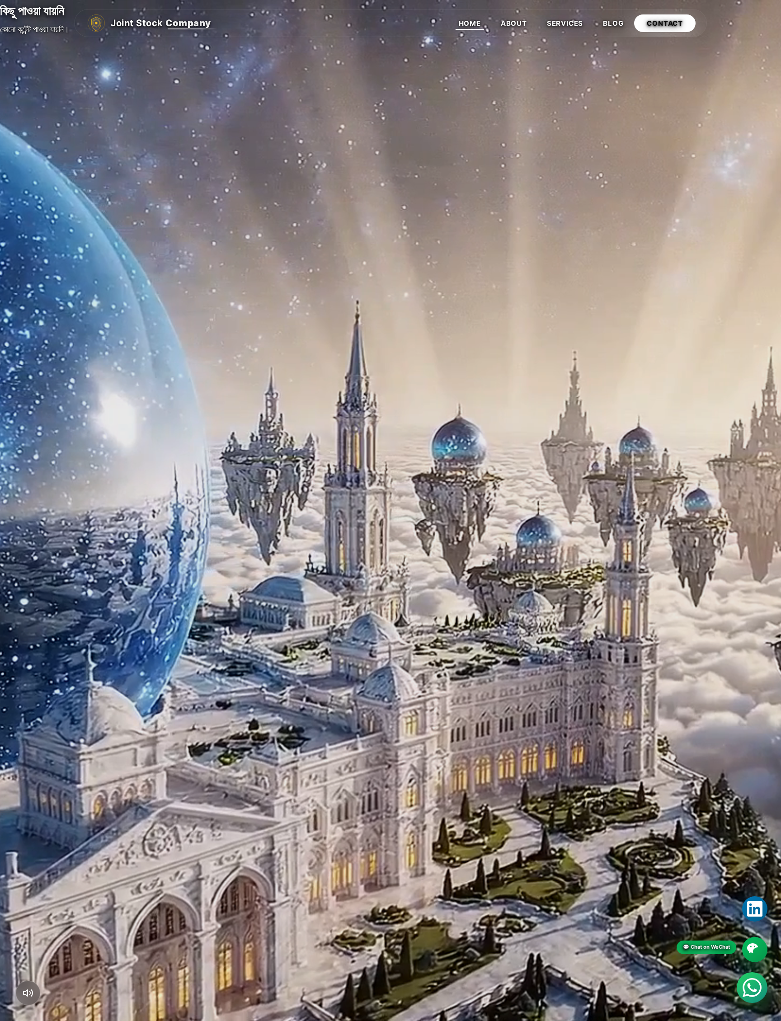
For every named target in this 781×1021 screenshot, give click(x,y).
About (514, 23)
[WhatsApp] (752, 987)
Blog (613, 23)
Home (470, 23)
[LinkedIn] (754, 909)
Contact (665, 23)
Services (565, 23)
